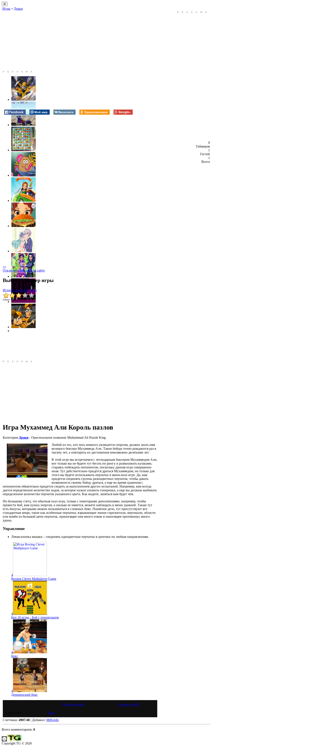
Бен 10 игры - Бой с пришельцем (35, 617)
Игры (6, 8)
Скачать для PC (129, 704)
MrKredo (52, 720)
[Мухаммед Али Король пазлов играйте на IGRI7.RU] (27, 461)
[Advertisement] (80, 40)
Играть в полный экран (20, 290)
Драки (18, 8)
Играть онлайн (73, 704)
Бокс (14, 656)
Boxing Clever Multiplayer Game (33, 579)
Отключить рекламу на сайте (24, 270)
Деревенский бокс (24, 694)
